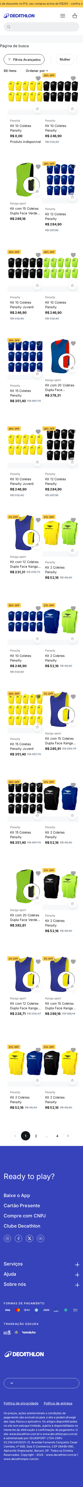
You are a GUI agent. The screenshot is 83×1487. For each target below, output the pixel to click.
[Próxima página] (68, 1135)
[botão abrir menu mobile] (62, 15)
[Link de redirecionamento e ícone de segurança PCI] (16, 1332)
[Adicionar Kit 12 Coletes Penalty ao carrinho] (72, 197)
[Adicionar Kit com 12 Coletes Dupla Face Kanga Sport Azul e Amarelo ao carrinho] (37, 544)
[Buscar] (9, 27)
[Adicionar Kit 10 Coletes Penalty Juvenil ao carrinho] (37, 285)
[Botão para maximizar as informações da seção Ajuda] (76, 1274)
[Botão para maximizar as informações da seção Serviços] (76, 1264)
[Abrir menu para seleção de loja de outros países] (41, 1383)
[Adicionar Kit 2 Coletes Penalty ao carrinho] (72, 550)
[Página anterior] (15, 1135)
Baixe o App (17, 1195)
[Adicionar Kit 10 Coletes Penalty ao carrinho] (37, 108)
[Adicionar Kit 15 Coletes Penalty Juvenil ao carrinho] (37, 727)
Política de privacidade (21, 1403)
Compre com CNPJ (25, 1216)
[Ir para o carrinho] (74, 15)
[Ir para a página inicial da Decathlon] (19, 15)
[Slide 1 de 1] (25, 91)
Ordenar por (35, 71)
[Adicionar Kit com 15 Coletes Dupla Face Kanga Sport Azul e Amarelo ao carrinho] (72, 721)
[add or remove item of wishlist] (38, 78)
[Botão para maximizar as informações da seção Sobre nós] (76, 1284)
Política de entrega (58, 1403)
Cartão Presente (22, 1205)
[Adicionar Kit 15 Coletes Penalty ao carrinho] (37, 373)
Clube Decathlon (22, 1226)
